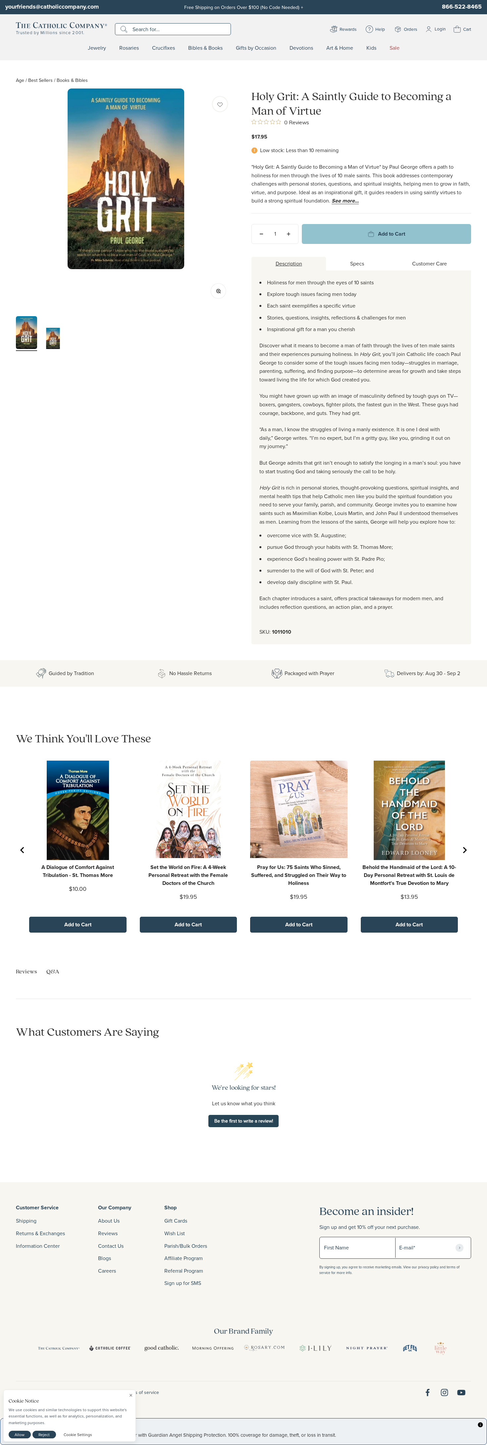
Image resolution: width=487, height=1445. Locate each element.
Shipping (26, 1220)
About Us (109, 1220)
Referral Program (183, 1270)
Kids (371, 48)
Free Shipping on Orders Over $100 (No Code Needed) (243, 7)
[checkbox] (220, 104)
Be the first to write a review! (243, 1121)
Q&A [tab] (52, 971)
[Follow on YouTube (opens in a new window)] (461, 1392)
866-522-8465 (462, 6)
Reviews (108, 1233)
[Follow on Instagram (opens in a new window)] (444, 1392)
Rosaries (129, 48)
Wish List (174, 1233)
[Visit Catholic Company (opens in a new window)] (59, 1348)
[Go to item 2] (53, 339)
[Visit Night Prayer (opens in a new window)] (367, 1348)
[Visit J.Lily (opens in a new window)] (316, 1348)
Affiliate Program (183, 1258)
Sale (395, 48)
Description (289, 263)
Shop (170, 1207)
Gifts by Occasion (256, 48)
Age (20, 80)
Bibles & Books (205, 48)
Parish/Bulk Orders (185, 1245)
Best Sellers (40, 80)
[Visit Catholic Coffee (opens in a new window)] (110, 1348)
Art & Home (339, 48)
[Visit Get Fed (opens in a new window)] (410, 1348)
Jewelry (97, 48)
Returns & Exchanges (40, 1233)
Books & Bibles (72, 80)
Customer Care (429, 263)
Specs (357, 263)
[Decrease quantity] (261, 234)
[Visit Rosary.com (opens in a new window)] (264, 1348)
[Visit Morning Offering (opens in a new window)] (213, 1348)
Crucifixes (163, 48)
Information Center (38, 1245)
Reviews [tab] (26, 971)
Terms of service (142, 1392)
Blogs (104, 1258)
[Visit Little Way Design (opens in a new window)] (440, 1348)
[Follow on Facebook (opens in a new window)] (427, 1392)
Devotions (301, 48)
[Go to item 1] (26, 333)
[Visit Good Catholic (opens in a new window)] (161, 1348)
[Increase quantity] (288, 234)
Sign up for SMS (182, 1283)
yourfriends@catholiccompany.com (52, 6)
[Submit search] (125, 29)
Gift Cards (175, 1220)
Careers (107, 1270)
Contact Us (111, 1245)
